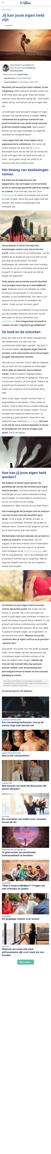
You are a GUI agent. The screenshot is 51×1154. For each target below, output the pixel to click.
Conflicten (7, 783)
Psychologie (6, 10)
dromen (36, 148)
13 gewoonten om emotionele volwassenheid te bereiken (19, 854)
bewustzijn (32, 421)
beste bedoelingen (33, 551)
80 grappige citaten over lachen (20, 918)
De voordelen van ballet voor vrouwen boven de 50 (24, 821)
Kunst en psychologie (11, 753)
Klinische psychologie (11, 720)
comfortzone (8, 321)
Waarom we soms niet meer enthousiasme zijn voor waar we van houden (23, 952)
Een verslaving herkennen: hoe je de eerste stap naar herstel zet (23, 724)
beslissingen (8, 195)
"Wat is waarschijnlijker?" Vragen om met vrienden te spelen (23, 887)
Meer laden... (25, 962)
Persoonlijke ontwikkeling (14, 850)
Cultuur (5, 816)
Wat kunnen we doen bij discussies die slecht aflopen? (24, 787)
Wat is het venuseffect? (16, 755)
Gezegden (6, 883)
